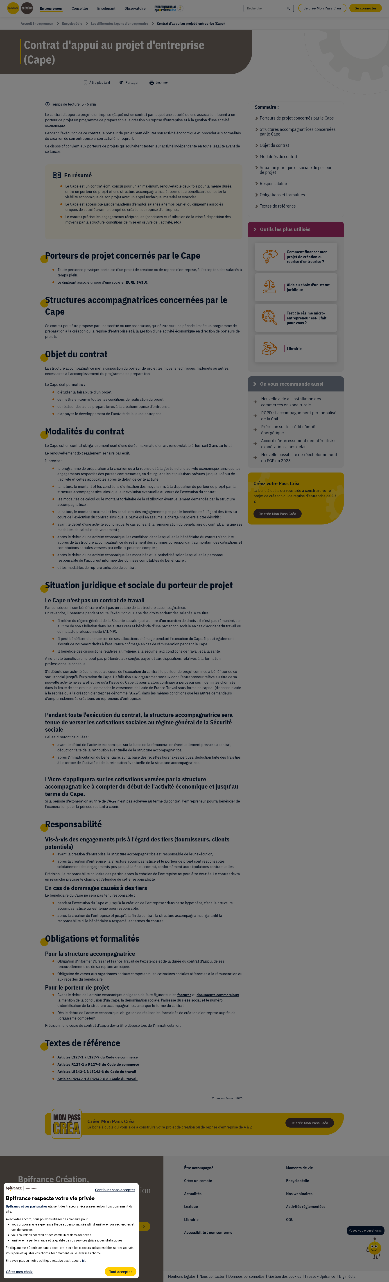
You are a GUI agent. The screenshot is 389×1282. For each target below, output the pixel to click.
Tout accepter (120, 1271)
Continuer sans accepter (115, 1189)
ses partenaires (36, 1206)
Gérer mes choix (19, 1271)
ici (83, 1261)
